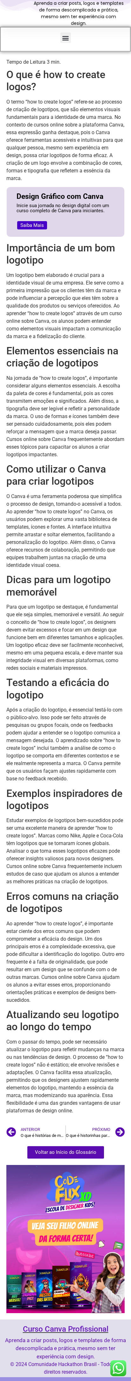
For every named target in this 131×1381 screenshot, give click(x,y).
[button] (65, 38)
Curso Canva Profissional (65, 1329)
